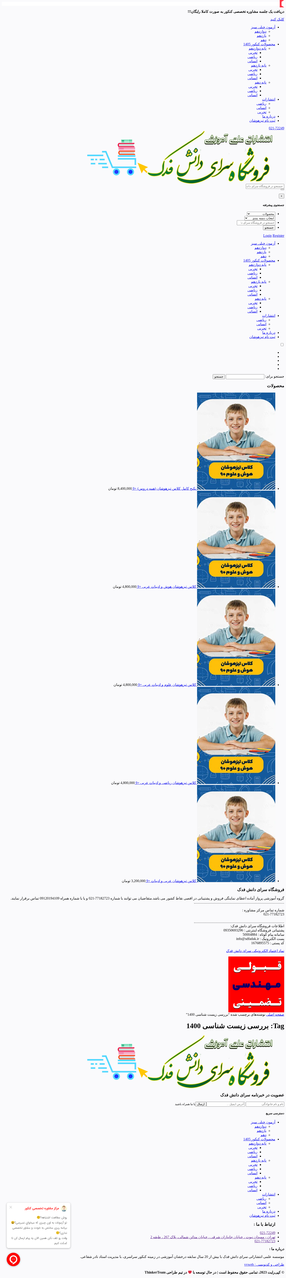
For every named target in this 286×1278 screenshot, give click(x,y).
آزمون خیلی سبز (263, 27)
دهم (263, 40)
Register (278, 236)
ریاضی (252, 57)
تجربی (252, 53)
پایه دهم (260, 82)
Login (267, 236)
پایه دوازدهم (257, 48)
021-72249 (276, 128)
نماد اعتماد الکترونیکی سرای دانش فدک (255, 951)
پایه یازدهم (258, 65)
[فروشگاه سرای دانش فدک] (181, 183)
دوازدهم (260, 31)
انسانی (252, 61)
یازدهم (261, 36)
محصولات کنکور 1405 (259, 44)
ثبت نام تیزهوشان (262, 120)
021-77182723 (264, 1241)
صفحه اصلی (275, 1014)
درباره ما (268, 116)
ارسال (201, 1104)
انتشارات (268, 99)
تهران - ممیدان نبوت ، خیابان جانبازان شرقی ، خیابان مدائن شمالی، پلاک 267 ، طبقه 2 (212, 1237)
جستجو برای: (274, 376)
